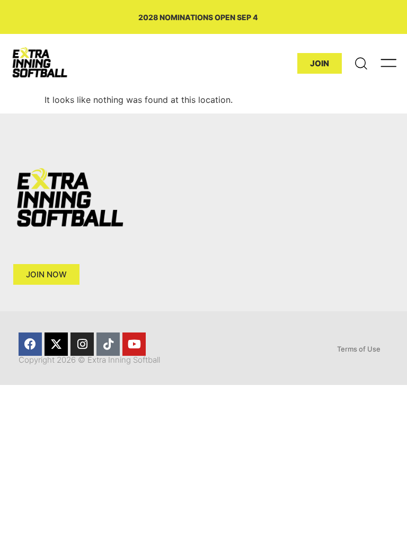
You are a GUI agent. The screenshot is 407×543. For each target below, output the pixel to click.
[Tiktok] (108, 344)
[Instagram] (82, 344)
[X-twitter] (56, 344)
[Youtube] (134, 344)
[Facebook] (30, 344)
